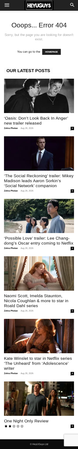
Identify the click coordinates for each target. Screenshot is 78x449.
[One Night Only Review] (39, 398)
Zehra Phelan (11, 128)
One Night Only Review (26, 421)
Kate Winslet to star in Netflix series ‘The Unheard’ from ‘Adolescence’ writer (38, 363)
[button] (6, 5)
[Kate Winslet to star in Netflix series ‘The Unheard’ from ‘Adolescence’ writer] (39, 336)
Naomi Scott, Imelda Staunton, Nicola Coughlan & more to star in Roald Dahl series (36, 300)
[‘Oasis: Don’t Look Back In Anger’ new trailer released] (39, 96)
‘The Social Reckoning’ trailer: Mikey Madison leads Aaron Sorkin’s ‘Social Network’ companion (39, 180)
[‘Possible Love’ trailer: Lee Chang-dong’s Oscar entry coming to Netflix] (39, 216)
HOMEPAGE (51, 51)
